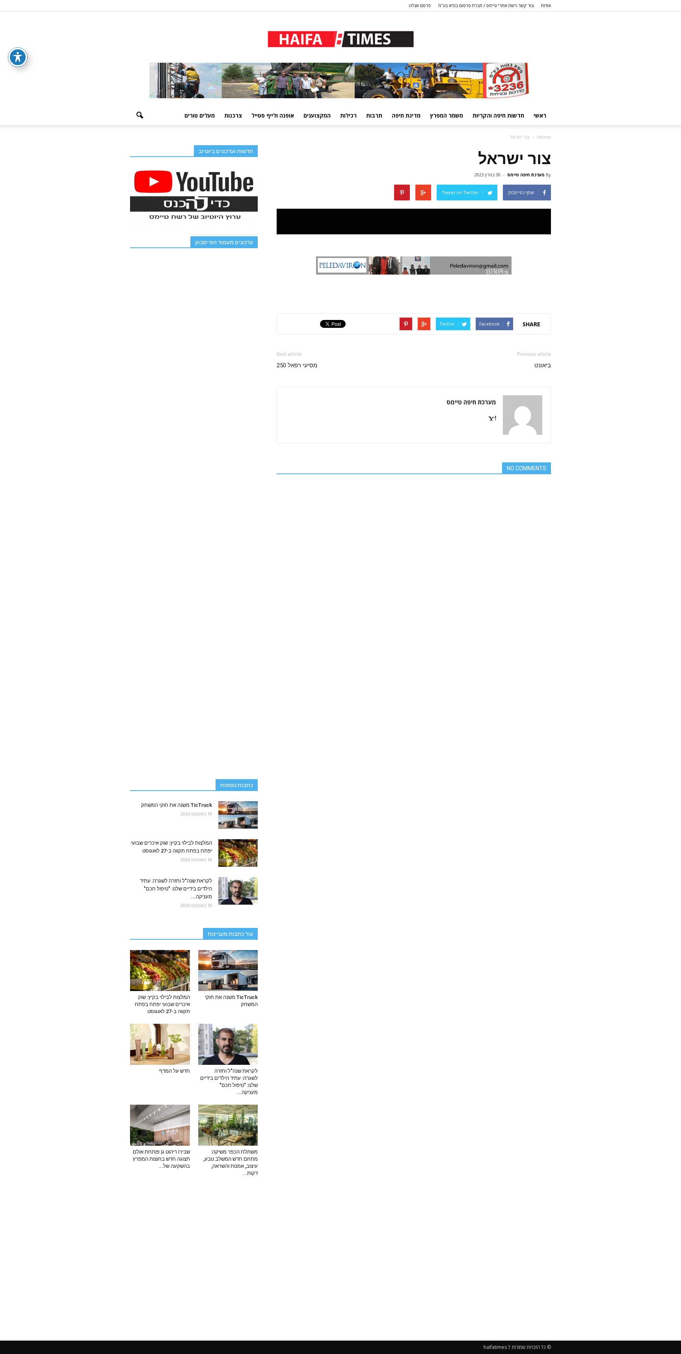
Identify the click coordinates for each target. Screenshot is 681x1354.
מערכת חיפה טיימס (526, 175)
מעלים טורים (199, 115)
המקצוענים (317, 115)
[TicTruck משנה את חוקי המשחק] (238, 815)
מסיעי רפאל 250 (297, 365)
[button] (139, 115)
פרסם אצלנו (420, 5)
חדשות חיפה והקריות (498, 115)
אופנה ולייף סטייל (272, 115)
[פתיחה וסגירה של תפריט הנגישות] (17, 57)
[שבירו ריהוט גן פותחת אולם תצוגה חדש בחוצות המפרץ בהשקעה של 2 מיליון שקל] (160, 1125)
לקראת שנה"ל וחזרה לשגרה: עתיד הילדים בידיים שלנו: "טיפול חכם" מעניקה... (176, 889)
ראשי (540, 115)
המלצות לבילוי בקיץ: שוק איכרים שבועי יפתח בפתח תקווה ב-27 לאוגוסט (162, 1004)
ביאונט (542, 365)
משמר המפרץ (446, 115)
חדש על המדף (174, 1071)
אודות (546, 5)
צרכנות (233, 115)
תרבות (374, 115)
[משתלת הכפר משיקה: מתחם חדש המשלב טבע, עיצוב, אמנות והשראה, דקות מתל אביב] (228, 1125)
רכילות (348, 115)
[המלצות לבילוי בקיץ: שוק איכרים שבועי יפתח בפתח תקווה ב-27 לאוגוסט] (238, 853)
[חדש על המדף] (160, 1044)
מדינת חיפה (406, 115)
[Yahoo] (489, 419)
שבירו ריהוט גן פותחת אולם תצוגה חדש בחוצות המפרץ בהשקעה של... (161, 1159)
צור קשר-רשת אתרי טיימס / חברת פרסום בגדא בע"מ (486, 5)
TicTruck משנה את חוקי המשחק (176, 805)
